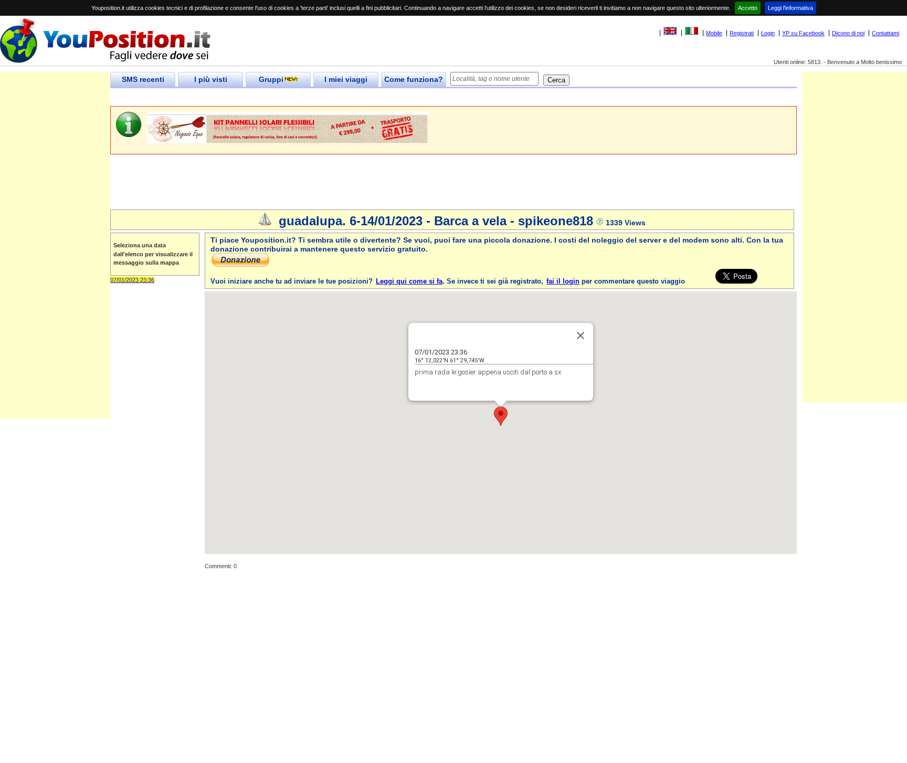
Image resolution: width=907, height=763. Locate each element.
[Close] (580, 335)
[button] (501, 416)
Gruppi (271, 79)
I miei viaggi (345, 79)
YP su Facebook (803, 33)
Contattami (885, 33)
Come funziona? (413, 79)
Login (768, 33)
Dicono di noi (848, 33)
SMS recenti (143, 79)
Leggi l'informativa (790, 8)
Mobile (714, 33)
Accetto (747, 8)
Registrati (742, 33)
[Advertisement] (301, 97)
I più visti (210, 79)
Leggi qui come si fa (409, 281)
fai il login (562, 281)
